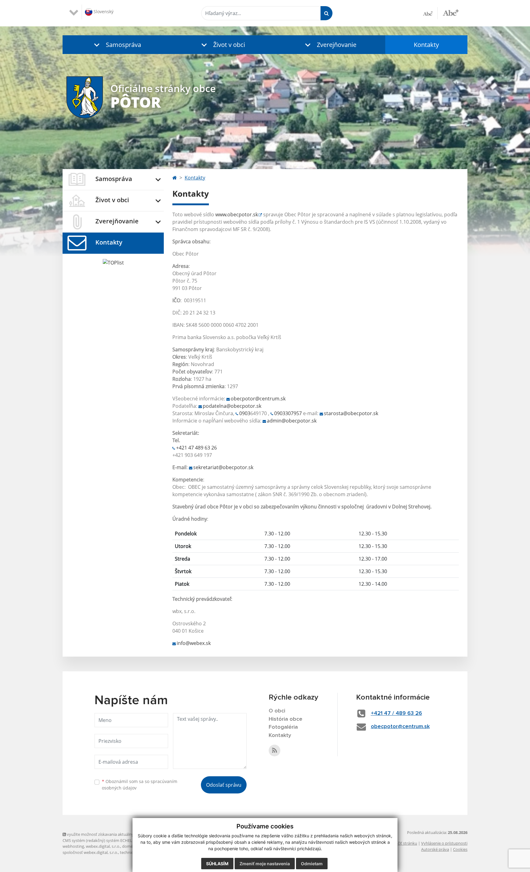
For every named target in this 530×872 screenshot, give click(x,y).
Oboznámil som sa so (139, 784)
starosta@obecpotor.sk (351, 413)
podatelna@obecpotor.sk (232, 406)
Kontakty (426, 45)
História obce (285, 719)
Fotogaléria (283, 727)
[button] (116, 44)
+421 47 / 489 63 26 (396, 713)
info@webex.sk (194, 643)
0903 (244, 413)
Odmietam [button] (312, 863)
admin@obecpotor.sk (292, 420)
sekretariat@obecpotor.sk (223, 467)
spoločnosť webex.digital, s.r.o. (90, 852)
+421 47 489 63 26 (196, 447)
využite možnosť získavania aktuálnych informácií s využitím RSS (125, 834)
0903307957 (288, 413)
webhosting (73, 846)
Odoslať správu (223, 784)
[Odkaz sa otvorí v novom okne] (274, 750)
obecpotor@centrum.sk (258, 398)
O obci (277, 711)
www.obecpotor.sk (236, 214)
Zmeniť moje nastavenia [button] (265, 863)
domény (129, 846)
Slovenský (102, 11)
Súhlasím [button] (217, 863)
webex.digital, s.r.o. (103, 846)
